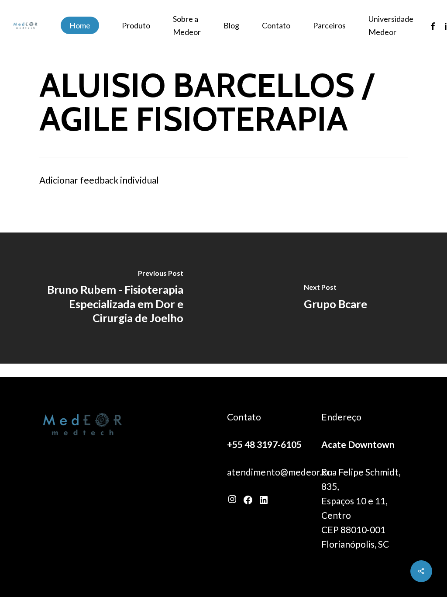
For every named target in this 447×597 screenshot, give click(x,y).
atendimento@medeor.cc (279, 471)
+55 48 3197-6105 (264, 444)
